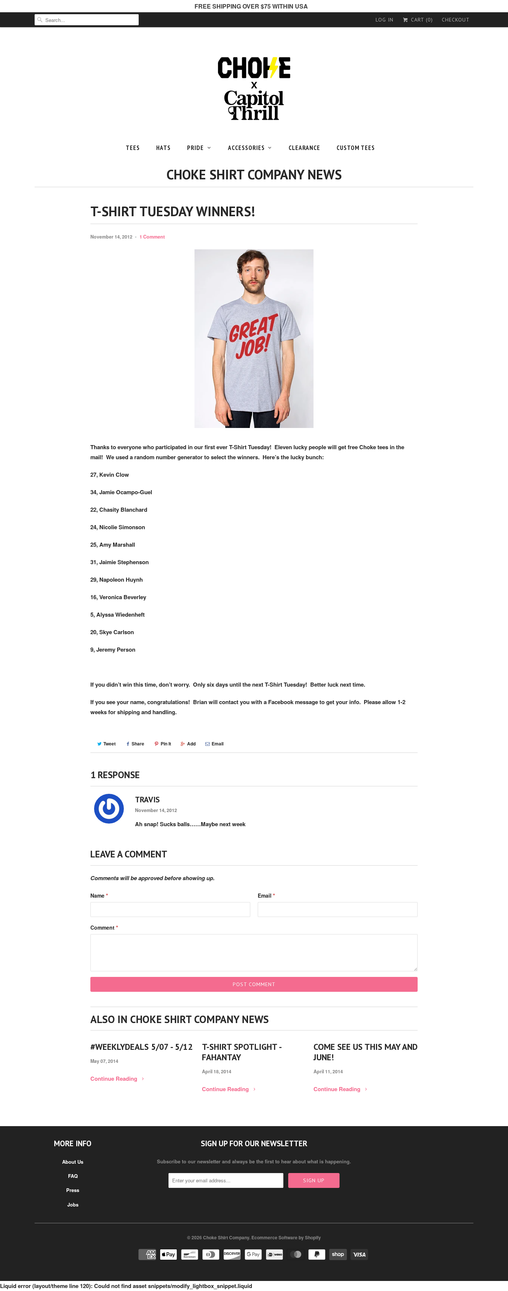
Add (191, 743)
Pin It (166, 743)
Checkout (456, 19)
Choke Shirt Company (226, 1237)
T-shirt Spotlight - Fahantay (241, 1052)
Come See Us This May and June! (366, 1052)
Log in (384, 19)
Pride (195, 148)
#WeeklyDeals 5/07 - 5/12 (141, 1047)
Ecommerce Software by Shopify (286, 1237)
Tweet (109, 743)
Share (138, 743)
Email (218, 743)
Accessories (246, 148)
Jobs (72, 1204)
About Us (72, 1161)
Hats (163, 148)
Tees (133, 148)
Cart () (421, 19)
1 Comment (152, 236)
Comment (104, 927)
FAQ (73, 1175)
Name (99, 895)
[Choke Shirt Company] (254, 90)
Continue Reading (114, 1078)
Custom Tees (356, 148)
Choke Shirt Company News (254, 174)
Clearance (304, 148)
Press (72, 1189)
